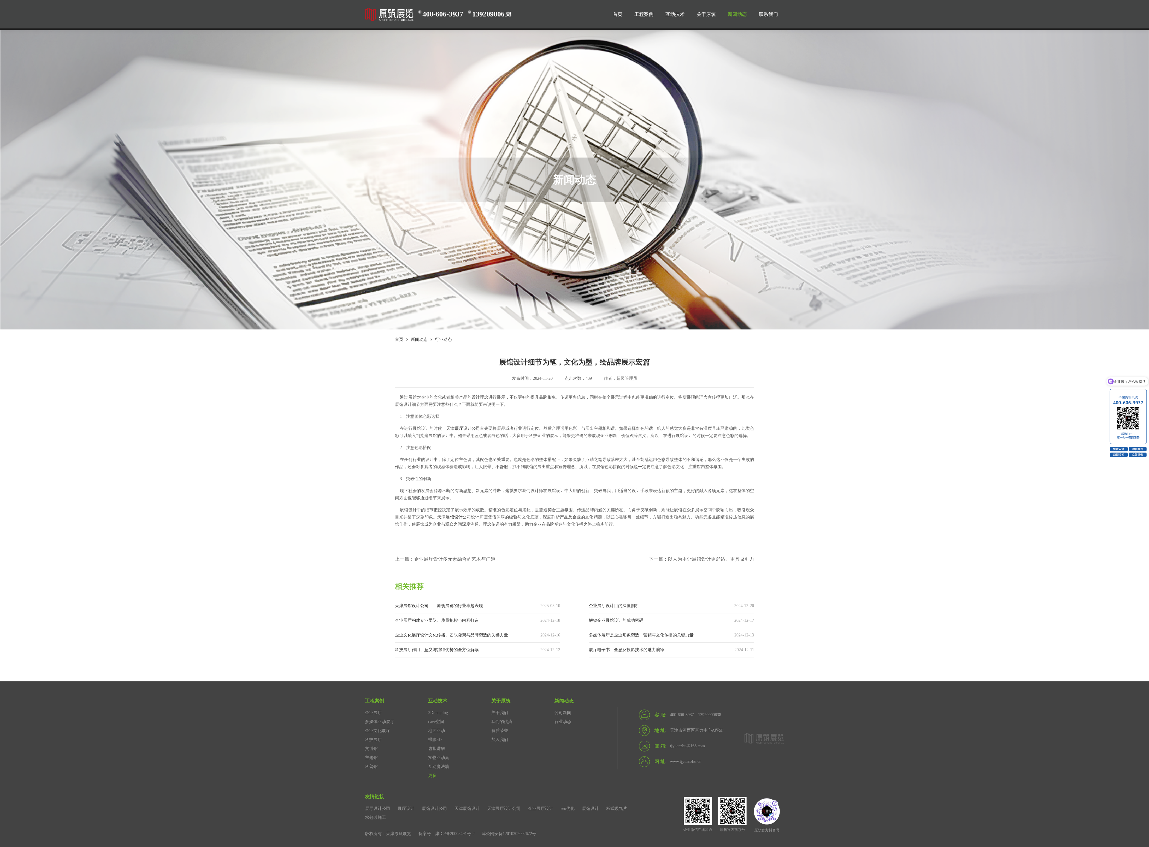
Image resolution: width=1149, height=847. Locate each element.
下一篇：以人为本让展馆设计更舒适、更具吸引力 (701, 559)
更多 (432, 775)
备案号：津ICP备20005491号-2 (446, 833)
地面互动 (436, 730)
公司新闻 (562, 712)
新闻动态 (419, 339)
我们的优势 (501, 721)
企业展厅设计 (540, 808)
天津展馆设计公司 (454, 517)
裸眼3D (435, 739)
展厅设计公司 (377, 808)
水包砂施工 (375, 817)
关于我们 (499, 712)
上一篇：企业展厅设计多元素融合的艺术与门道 (445, 559)
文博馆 (371, 748)
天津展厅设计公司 (463, 428)
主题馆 (371, 757)
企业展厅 (373, 712)
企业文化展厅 (377, 730)
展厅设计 (406, 808)
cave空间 (436, 721)
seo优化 (567, 808)
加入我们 (499, 739)
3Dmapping (438, 712)
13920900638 (492, 14)
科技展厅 (373, 739)
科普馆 (371, 766)
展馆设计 (590, 808)
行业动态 (443, 339)
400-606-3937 (442, 14)
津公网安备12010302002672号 (509, 833)
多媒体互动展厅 (379, 721)
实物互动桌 (438, 757)
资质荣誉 (499, 730)
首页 (399, 339)
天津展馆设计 (467, 808)
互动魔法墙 (438, 766)
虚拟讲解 (436, 748)
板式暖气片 (616, 808)
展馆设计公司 (434, 808)
